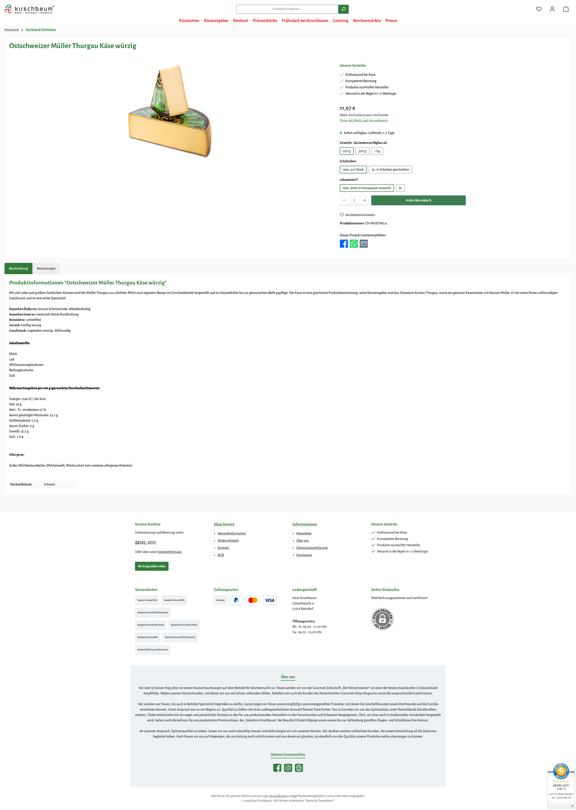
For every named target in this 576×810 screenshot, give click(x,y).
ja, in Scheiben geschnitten (390, 169)
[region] (170, 111)
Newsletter (304, 533)
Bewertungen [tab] (46, 268)
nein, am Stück (353, 169)
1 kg (377, 151)
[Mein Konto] (552, 9)
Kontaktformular (170, 552)
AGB (221, 555)
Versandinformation (232, 533)
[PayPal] (236, 600)
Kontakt (223, 548)
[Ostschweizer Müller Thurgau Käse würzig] (169, 111)
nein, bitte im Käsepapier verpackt (367, 188)
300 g (347, 151)
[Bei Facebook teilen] (344, 243)
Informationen (304, 524)
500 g (362, 151)
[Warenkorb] (566, 9)
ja (400, 188)
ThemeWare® (326, 800)
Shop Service (224, 524)
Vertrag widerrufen (152, 566)
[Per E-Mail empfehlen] (364, 243)
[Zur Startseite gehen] (29, 9)
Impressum (304, 555)
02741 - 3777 (145, 542)
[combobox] (287, 9)
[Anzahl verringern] (344, 200)
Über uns (302, 540)
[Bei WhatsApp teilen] (354, 243)
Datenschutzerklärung (312, 548)
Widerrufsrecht (228, 540)
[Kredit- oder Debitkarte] (261, 600)
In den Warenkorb (418, 200)
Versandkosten (278, 796)
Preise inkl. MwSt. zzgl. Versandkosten (364, 120)
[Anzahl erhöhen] (364, 200)
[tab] (18, 268)
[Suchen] (343, 9)
